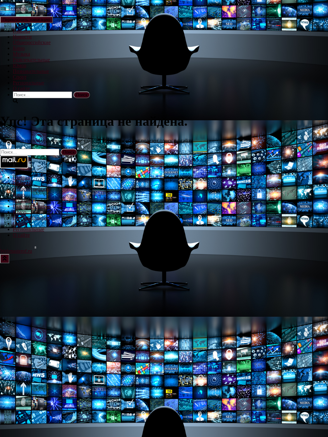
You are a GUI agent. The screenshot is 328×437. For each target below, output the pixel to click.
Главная (21, 31)
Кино (19, 48)
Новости (22, 36)
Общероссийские (32, 42)
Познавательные (31, 71)
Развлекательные (31, 59)
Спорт (20, 77)
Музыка (21, 54)
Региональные (28, 82)
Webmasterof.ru (16, 251)
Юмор (19, 65)
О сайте (21, 88)
